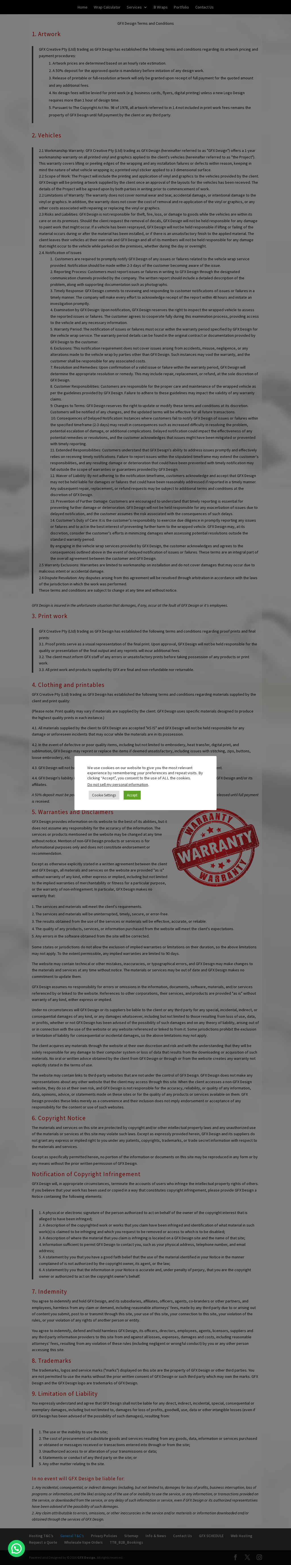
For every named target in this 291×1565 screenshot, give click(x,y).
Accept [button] (132, 795)
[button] (16, 1548)
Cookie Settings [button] (104, 795)
